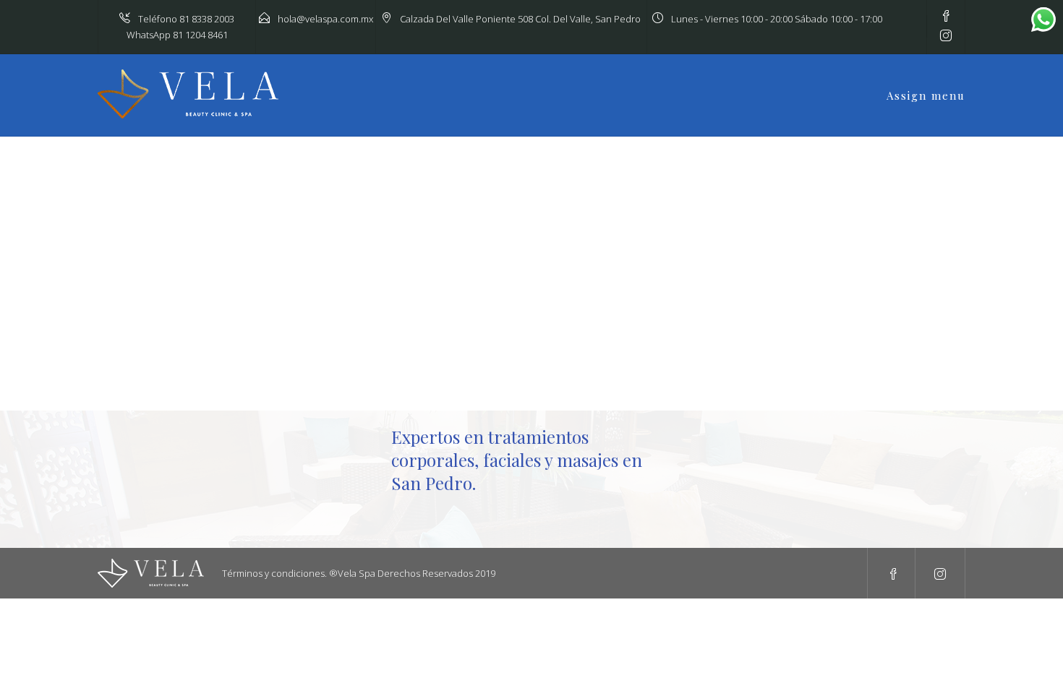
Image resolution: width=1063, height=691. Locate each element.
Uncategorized (174, 315)
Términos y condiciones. (274, 573)
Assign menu (926, 95)
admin (147, 236)
